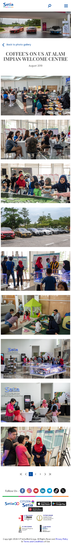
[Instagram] (29, 493)
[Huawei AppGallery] (35, 509)
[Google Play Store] (59, 503)
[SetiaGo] (28, 503)
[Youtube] (36, 493)
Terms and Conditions (33, 542)
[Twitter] (63, 493)
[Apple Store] (44, 503)
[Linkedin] (42, 493)
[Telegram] (49, 493)
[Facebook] (22, 493)
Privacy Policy (62, 539)
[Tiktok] (56, 493)
